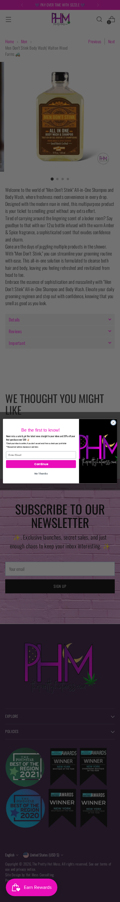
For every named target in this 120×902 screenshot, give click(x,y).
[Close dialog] (113, 422)
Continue (41, 464)
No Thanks (40, 473)
